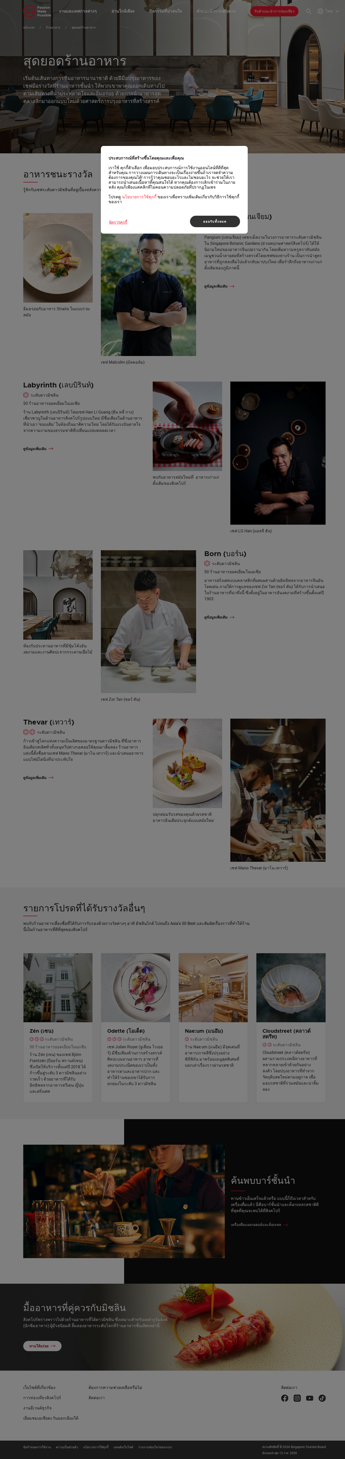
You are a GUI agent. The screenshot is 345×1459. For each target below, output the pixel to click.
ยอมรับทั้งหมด (215, 221)
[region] (174, 190)
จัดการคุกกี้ (118, 222)
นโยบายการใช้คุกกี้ (139, 197)
